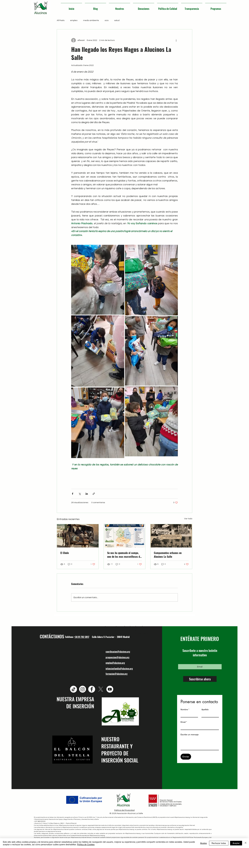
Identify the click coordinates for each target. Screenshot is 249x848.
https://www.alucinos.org (182, 817)
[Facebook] (91, 689)
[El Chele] (78, 535)
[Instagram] (82, 689)
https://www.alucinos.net (66, 825)
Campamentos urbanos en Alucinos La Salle (168, 554)
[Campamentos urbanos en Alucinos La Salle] (171, 535)
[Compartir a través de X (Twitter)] (79, 493)
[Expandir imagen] (97, 280)
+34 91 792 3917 (81, 637)
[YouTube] (109, 689)
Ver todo (188, 519)
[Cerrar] (245, 843)
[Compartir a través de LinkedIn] (86, 493)
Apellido (205, 709)
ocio (107, 20)
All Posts (60, 20)
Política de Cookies (86, 844)
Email (184, 722)
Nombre (185, 709)
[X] (100, 689)
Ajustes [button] (203, 843)
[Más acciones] (176, 40)
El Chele (64, 553)
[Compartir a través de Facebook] (72, 493)
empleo (73, 20)
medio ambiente (91, 20)
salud (116, 20)
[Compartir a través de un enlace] (93, 493)
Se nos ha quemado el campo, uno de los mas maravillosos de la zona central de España (124, 554)
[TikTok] (73, 689)
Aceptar (236, 843)
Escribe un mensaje (190, 734)
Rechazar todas (219, 843)
